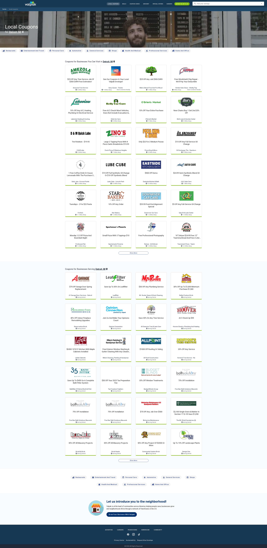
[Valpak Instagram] (133, 534)
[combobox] (228, 4)
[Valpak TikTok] (139, 534)
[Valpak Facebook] (128, 534)
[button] (157, 3)
